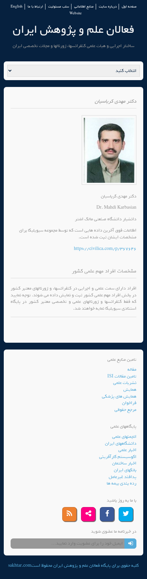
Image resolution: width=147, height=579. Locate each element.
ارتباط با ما (35, 7)
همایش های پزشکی (119, 396)
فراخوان (129, 402)
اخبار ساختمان (124, 463)
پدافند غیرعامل (122, 476)
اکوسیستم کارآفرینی (117, 456)
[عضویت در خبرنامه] (130, 543)
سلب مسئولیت (58, 7)
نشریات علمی (124, 382)
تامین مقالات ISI (121, 376)
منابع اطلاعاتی (84, 7)
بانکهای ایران (125, 470)
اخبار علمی (127, 450)
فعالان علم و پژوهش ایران (73, 29)
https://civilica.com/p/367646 (105, 248)
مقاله (132, 369)
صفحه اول (129, 7)
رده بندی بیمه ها (121, 483)
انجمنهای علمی (124, 436)
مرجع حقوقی (125, 409)
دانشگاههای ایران (120, 443)
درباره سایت (108, 7)
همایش (129, 389)
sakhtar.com (19, 565)
